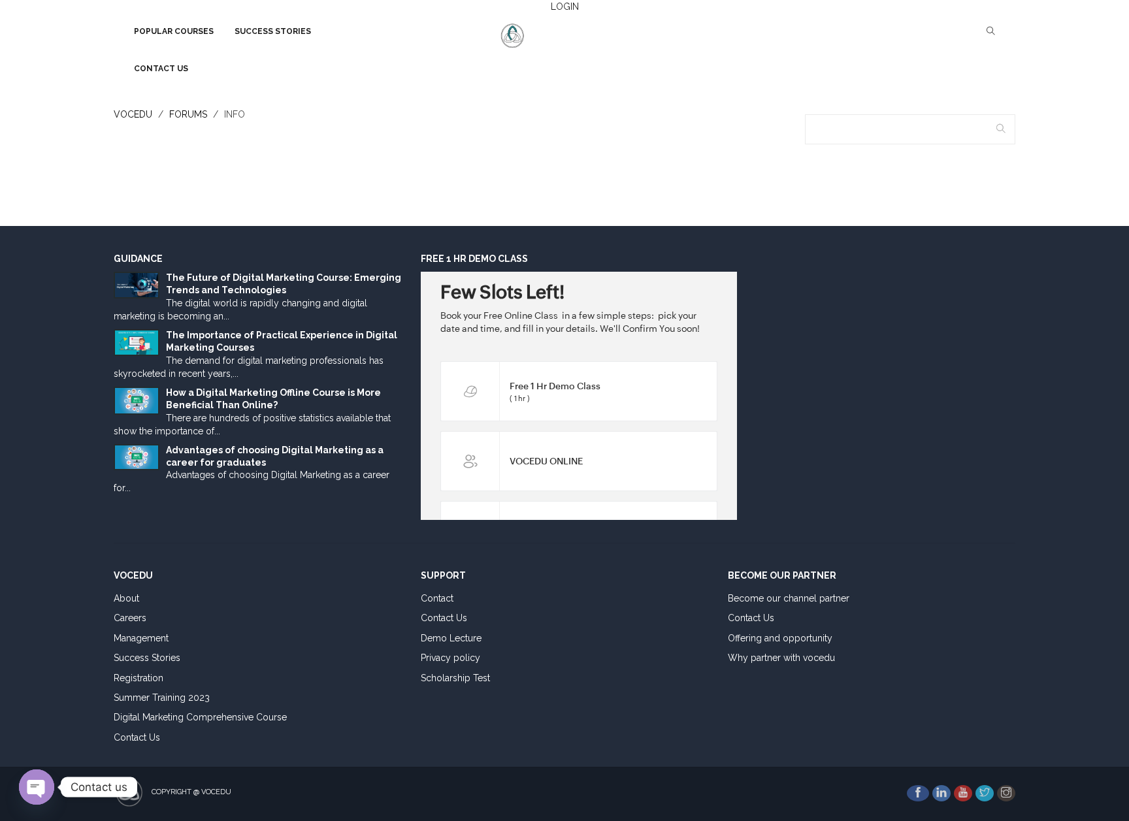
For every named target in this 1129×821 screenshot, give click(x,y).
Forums (188, 114)
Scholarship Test (455, 678)
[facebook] (918, 793)
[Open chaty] (36, 787)
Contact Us (137, 737)
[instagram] (1006, 793)
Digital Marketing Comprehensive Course (200, 717)
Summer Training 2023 (162, 697)
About (126, 598)
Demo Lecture (451, 638)
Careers (130, 618)
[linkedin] (941, 793)
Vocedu (133, 114)
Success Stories (147, 657)
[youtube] (963, 793)
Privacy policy (450, 657)
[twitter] (984, 793)
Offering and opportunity (780, 638)
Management (141, 638)
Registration (138, 678)
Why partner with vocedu (781, 657)
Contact (437, 598)
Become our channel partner (788, 598)
